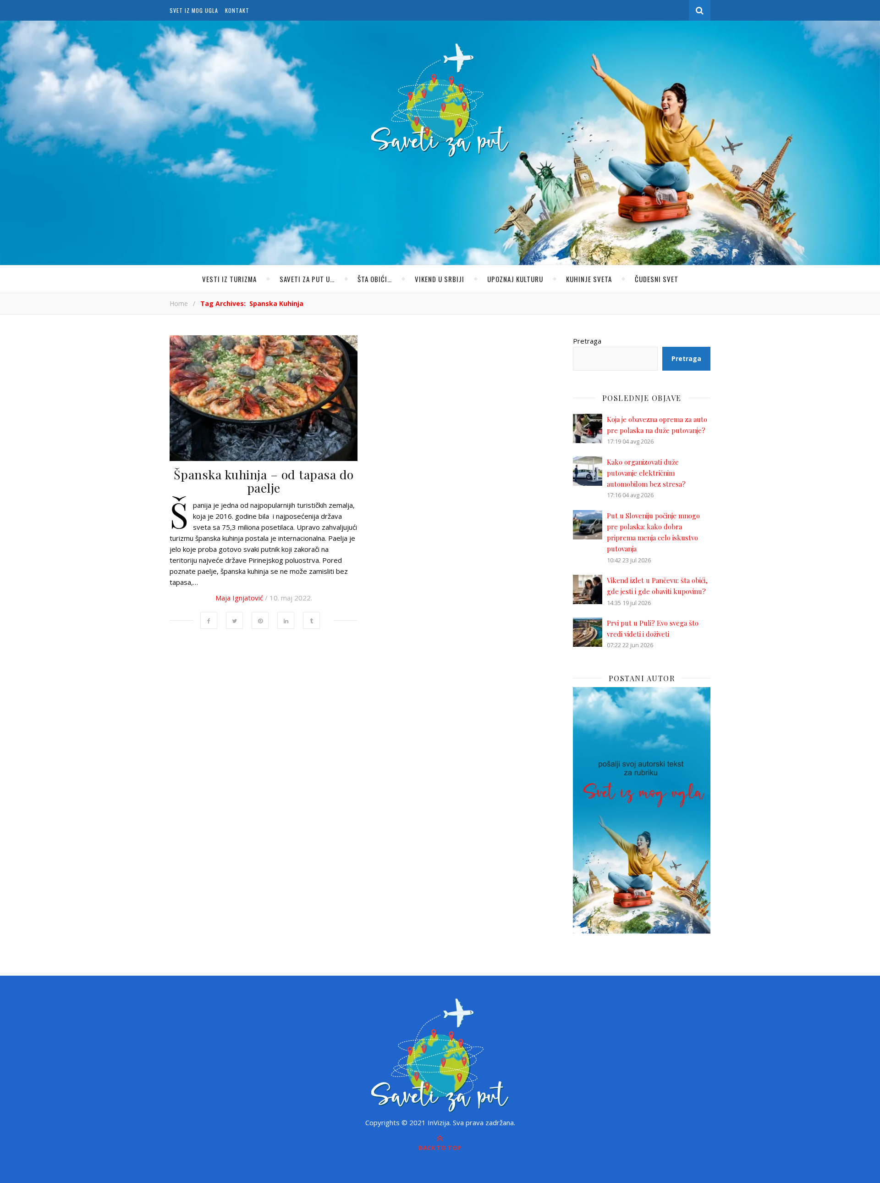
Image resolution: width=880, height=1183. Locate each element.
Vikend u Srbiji (439, 279)
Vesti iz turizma (229, 279)
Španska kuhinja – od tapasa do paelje (264, 481)
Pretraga (587, 340)
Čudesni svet (656, 279)
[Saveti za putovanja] (440, 100)
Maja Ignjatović (239, 597)
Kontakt (237, 10)
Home (179, 303)
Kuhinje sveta (589, 279)
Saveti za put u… (307, 279)
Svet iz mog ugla (194, 10)
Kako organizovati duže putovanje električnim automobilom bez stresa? (646, 473)
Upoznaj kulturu (515, 279)
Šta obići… (375, 279)
